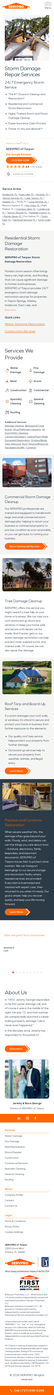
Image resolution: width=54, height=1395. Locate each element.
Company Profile (14, 1194)
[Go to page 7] (34, 972)
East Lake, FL (26, 194)
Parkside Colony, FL (40, 212)
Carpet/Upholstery (15, 436)
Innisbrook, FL (9, 194)
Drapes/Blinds (39, 440)
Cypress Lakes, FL (26, 209)
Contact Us (11, 1205)
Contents (31, 447)
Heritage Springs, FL (24, 220)
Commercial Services (16, 1163)
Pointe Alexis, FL (13, 216)
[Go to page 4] (23, 972)
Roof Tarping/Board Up (35, 444)
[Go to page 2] (16, 972)
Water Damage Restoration (25, 324)
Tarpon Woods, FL (17, 212)
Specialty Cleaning (15, 1168)
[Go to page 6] (30, 972)
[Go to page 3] (20, 972)
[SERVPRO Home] (16, 6)
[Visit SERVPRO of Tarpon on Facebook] (35, 1118)
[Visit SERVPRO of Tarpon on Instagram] (27, 1118)
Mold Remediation (15, 1146)
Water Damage (13, 1135)
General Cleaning (14, 1174)
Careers (9, 1200)
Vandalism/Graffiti (15, 447)
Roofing (9, 1179)
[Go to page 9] (41, 972)
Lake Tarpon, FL (34, 198)
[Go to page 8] (37, 972)
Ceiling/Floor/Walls (37, 436)
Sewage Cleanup (14, 425)
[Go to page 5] (27, 972)
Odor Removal (13, 444)
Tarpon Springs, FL (12, 198)
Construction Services (20, 331)
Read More (16, 1048)
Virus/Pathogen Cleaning (27, 429)
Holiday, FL (8, 201)
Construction (12, 1157)
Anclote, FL (42, 194)
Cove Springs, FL (38, 201)
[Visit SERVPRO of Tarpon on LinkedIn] (19, 1118)
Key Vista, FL (33, 205)
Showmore (10, 310)
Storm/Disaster (13, 1152)
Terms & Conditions (15, 1221)
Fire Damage (12, 1141)
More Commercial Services (24, 546)
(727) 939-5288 (20, 160)
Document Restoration (17, 440)
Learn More (16, 771)
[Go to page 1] (13, 972)
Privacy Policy (12, 1226)
